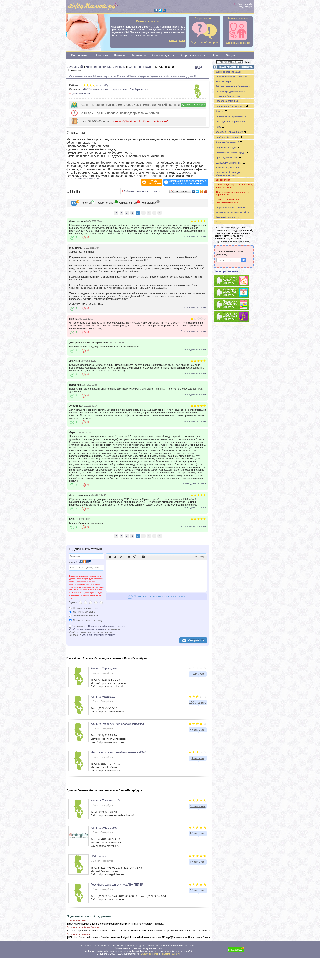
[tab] (74, 203)
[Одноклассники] (201, 191)
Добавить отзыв (81, 93)
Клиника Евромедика (104, 668)
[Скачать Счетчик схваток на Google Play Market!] (234, 281)
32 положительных (97, 89)
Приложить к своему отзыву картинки (159, 596)
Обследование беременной (230, 121)
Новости (102, 55)
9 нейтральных (138, 89)
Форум (230, 55)
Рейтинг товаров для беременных (233, 86)
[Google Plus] (205, 191)
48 (84, 89)
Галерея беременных (227, 101)
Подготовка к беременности (231, 106)
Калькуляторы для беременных (231, 91)
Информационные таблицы (230, 207)
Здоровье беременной (228, 142)
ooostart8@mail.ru (124, 121)
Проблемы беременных (228, 137)
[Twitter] (160, 10)
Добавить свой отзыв (136, 191)
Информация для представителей (188, 182)
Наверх (156, 191)
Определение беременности (231, 116)
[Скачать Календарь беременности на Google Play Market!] (234, 293)
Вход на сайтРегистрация (244, 5)
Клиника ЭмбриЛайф (104, 827)
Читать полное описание (83, 178)
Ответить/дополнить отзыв (193, 236)
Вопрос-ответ (80, 55)
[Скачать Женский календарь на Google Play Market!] (234, 305)
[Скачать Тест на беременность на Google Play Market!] (234, 317)
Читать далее (177, 40)
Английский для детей (227, 167)
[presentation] (74, 203)
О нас (215, 55)
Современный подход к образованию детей (228, 173)
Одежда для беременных (229, 163)
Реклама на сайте (171, 953)
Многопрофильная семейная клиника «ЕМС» (119, 752)
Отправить (196, 640)
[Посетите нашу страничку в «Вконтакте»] (233, 67)
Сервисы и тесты (193, 55)
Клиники (120, 55)
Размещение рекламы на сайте (232, 212)
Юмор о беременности (228, 217)
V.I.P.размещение (154, 182)
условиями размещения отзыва (98, 635)
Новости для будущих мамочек (232, 76)
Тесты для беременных (228, 96)
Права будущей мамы (227, 157)
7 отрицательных (119, 89)
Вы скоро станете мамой (229, 72)
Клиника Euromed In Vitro (106, 800)
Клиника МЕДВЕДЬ (103, 696)
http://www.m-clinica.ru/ (152, 121)
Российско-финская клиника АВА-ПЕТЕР (117, 884)
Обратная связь (150, 953)
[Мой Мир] (164, 10)
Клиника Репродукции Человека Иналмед (117, 723)
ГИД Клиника (99, 856)
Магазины (139, 55)
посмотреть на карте (194, 105)
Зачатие (220, 111)
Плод (219, 127)
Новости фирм (223, 81)
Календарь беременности (230, 132)
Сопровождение (163, 55)
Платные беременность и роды (231, 153)
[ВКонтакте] (156, 10)
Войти (76, 562)
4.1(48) (104, 85)
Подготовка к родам (226, 147)
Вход (198, 66)
